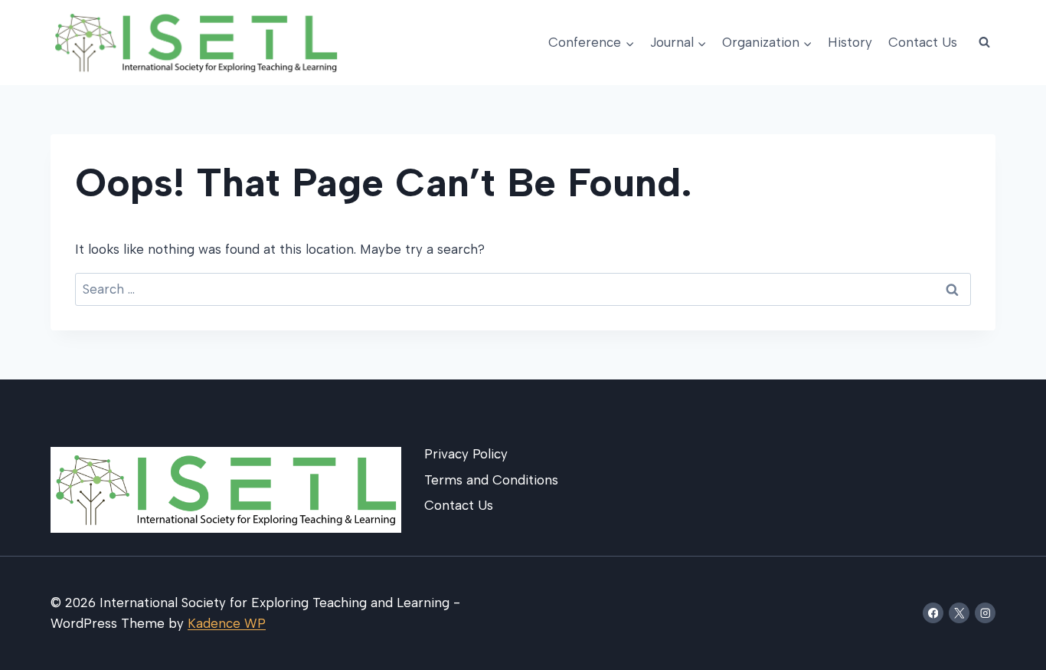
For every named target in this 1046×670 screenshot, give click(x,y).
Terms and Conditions (491, 480)
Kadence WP (227, 623)
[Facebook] (933, 613)
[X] (959, 613)
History (850, 42)
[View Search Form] (983, 42)
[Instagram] (985, 613)
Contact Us (922, 42)
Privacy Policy (466, 453)
